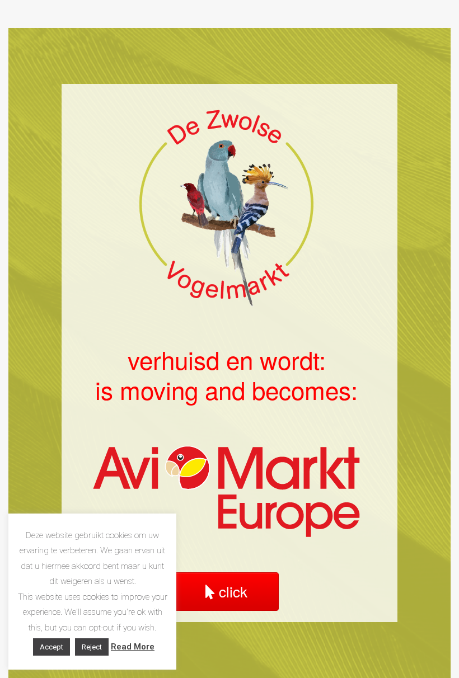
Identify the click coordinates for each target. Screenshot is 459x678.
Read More (132, 647)
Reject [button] (92, 647)
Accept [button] (51, 647)
